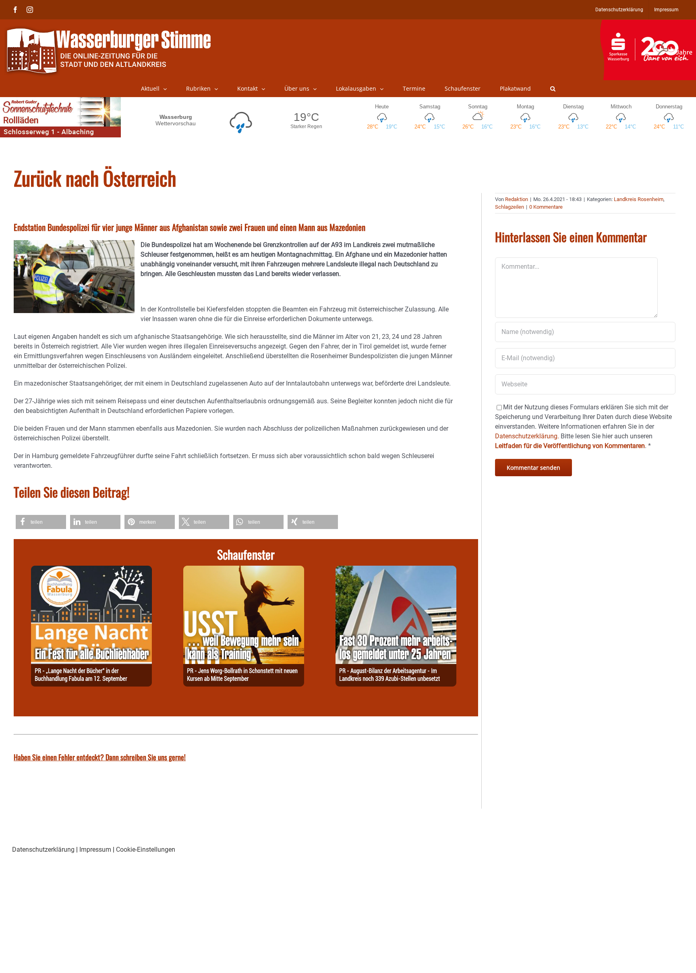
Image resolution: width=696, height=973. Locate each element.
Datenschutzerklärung (43, 849)
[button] (553, 89)
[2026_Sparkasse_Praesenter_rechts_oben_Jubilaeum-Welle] (648, 24)
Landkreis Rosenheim (638, 199)
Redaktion (516, 199)
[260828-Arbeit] (396, 570)
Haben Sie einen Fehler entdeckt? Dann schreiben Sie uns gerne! (100, 757)
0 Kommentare (546, 207)
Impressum (95, 849)
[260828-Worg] (243, 570)
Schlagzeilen (509, 207)
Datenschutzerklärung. (527, 436)
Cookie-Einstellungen (145, 849)
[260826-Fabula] (91, 570)
